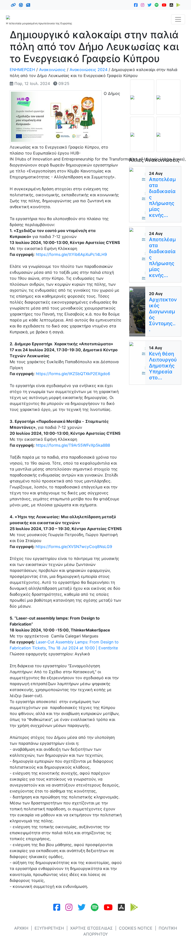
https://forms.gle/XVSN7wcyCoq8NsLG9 (74, 546)
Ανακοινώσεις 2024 (88, 69)
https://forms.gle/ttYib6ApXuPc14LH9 (71, 254)
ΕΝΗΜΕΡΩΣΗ (22, 69)
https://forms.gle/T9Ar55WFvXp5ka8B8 (73, 445)
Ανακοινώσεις (52, 69)
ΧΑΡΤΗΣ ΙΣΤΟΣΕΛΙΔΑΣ (91, 928)
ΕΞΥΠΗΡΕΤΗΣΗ (49, 928)
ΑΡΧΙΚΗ (21, 928)
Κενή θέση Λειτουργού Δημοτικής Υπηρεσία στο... (163, 366)
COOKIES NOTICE (135, 928)
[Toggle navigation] (178, 19)
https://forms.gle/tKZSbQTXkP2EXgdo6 (73, 373)
